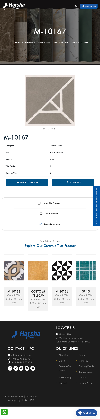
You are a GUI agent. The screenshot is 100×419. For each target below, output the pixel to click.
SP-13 (86, 291)
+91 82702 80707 (21, 358)
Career (82, 377)
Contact (63, 383)
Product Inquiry (28, 182)
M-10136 (62, 291)
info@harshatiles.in (21, 355)
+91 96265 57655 (21, 362)
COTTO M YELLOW (38, 293)
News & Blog (65, 377)
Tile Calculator (86, 371)
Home (18, 42)
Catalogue (74, 182)
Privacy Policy (85, 383)
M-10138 (14, 291)
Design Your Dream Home (96, 207)
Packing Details (86, 366)
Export (62, 360)
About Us (63, 355)
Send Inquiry (90, 6)
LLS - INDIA (28, 400)
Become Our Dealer (65, 368)
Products (83, 355)
